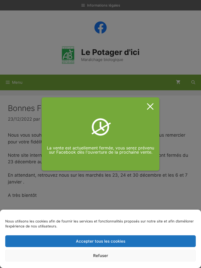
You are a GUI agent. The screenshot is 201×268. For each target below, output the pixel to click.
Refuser (100, 255)
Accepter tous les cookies (100, 241)
